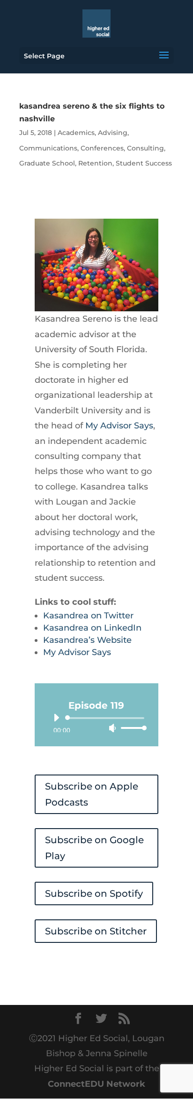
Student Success (144, 163)
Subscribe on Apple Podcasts (91, 794)
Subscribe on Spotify (94, 893)
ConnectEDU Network (96, 1084)
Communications (48, 148)
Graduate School (47, 163)
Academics (76, 132)
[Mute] (112, 728)
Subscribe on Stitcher (96, 931)
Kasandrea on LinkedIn (92, 628)
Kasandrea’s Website (87, 640)
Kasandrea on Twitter (88, 615)
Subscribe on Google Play (94, 848)
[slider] (131, 727)
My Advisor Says (119, 425)
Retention (95, 163)
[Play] (56, 717)
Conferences (102, 148)
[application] (96, 722)
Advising (112, 132)
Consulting (145, 148)
